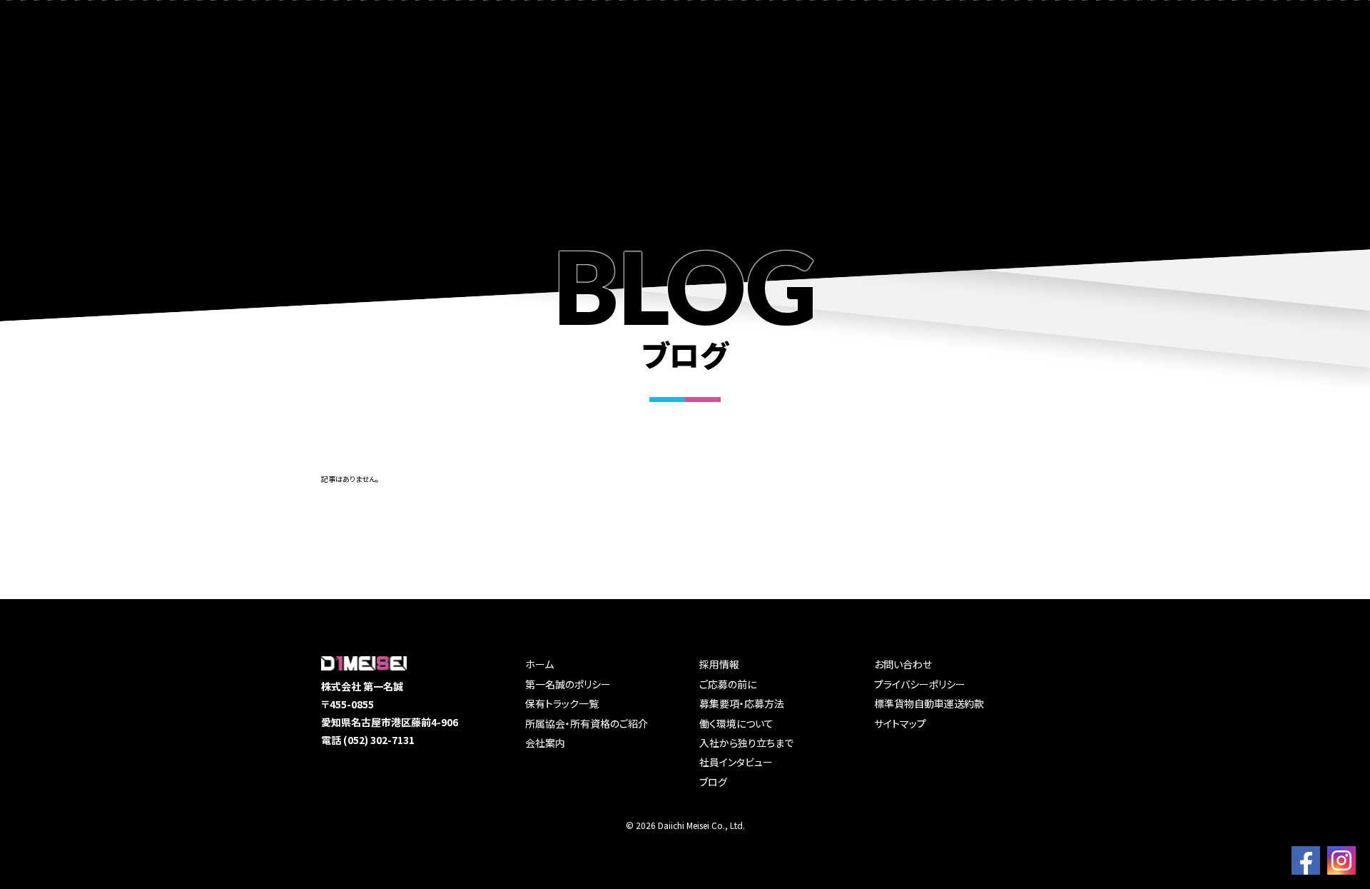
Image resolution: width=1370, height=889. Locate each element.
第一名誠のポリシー (568, 684)
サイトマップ (900, 723)
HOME (867, 50)
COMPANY (1105, 50)
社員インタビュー (736, 762)
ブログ (713, 782)
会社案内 (545, 742)
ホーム (539, 664)
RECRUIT (1194, 50)
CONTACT (1282, 50)
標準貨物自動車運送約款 (929, 703)
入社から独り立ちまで (746, 742)
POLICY (939, 50)
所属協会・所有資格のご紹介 (586, 723)
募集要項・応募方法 (741, 703)
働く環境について (736, 723)
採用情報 (719, 664)
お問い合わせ (903, 664)
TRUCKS (1018, 50)
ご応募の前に (727, 684)
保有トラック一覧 (562, 703)
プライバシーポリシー (919, 684)
